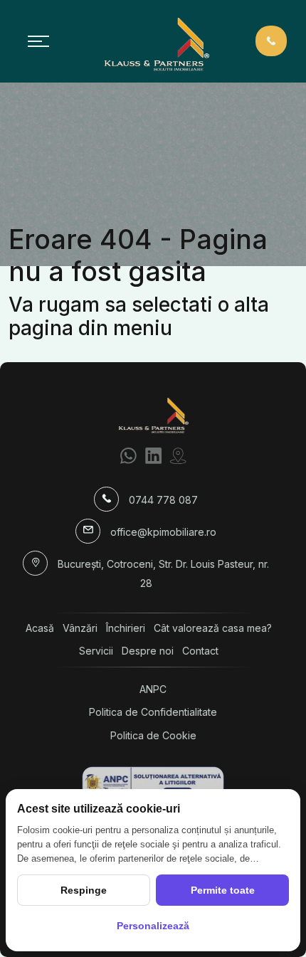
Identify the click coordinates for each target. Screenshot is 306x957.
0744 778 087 (163, 500)
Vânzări (80, 628)
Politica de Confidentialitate (153, 712)
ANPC (153, 689)
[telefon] (271, 40)
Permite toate (223, 890)
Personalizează (153, 925)
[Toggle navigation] (38, 41)
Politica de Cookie (153, 735)
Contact (200, 651)
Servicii (96, 651)
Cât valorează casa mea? (213, 628)
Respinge (83, 890)
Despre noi (148, 651)
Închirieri (125, 628)
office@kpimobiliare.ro (163, 532)
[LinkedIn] (153, 455)
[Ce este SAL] (153, 783)
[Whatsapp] (128, 455)
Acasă (40, 628)
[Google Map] (178, 455)
